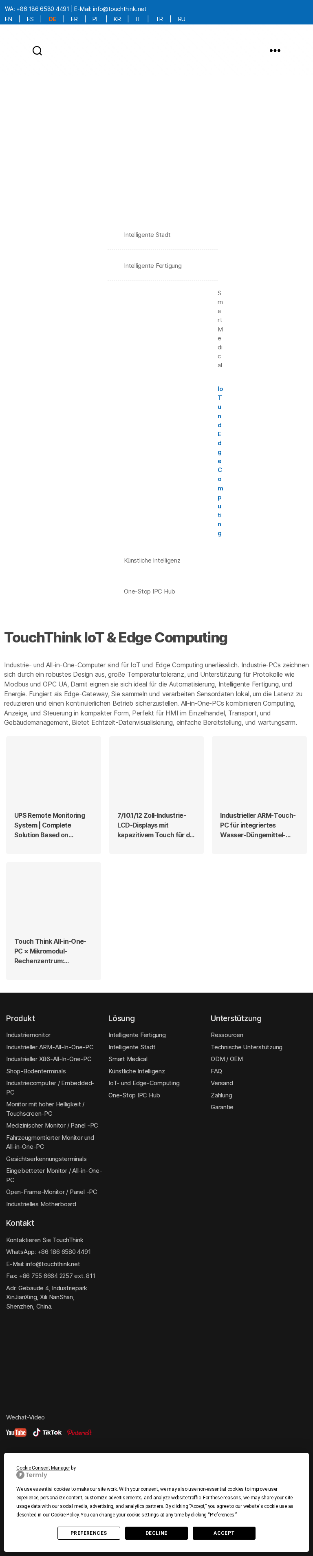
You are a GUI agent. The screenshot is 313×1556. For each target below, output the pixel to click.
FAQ (216, 1071)
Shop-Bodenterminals (36, 1071)
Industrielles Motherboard (41, 1204)
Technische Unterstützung (246, 1047)
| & (51, 825)
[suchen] (37, 50)
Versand (222, 1083)
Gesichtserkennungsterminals (46, 1159)
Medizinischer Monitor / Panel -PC (52, 1125)
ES (30, 18)
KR (117, 18)
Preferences (89, 1533)
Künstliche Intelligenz (152, 560)
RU (182, 18)
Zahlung (221, 1095)
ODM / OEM (227, 1059)
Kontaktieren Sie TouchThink (45, 1240)
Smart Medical (163, 329)
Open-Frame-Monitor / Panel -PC (51, 1192)
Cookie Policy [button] (65, 1515)
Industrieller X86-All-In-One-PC (49, 1059)
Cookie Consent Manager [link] (43, 1468)
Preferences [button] (222, 1515)
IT (138, 18)
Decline (156, 1533)
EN (8, 18)
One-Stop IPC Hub (149, 591)
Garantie (222, 1107)
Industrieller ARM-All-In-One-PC (50, 1047)
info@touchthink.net (119, 8)
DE (52, 18)
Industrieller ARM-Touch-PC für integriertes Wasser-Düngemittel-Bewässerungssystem (257, 825)
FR (74, 18)
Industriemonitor (28, 1035)
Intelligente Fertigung (153, 265)
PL (96, 18)
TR (159, 18)
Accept (224, 1533)
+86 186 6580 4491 (42, 8)
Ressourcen (227, 1035)
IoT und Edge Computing (163, 461)
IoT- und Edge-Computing (143, 1083)
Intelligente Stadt (147, 234)
